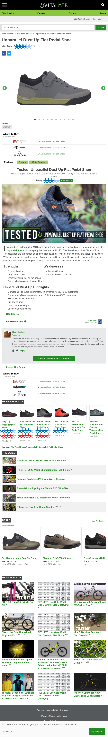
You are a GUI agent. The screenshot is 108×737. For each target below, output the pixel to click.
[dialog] (54, 729)
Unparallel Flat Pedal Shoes (59, 34)
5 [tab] (51, 119)
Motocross (66, 710)
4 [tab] (47, 119)
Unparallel (39, 34)
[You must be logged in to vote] (21, 321)
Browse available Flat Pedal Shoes (51, 142)
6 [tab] (55, 119)
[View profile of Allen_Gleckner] (7, 334)
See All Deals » (98, 521)
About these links (9, 136)
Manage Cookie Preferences (54, 716)
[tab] (8, 162)
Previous (5, 88)
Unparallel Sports (15, 250)
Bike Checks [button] (8, 13)
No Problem (96, 731)
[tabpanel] (54, 88)
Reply (22, 351)
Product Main (7, 34)
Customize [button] (7, 731)
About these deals (8, 525)
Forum (103, 13)
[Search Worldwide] (19, 147)
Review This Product (16, 367)
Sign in (101, 19)
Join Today (91, 19)
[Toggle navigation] (5, 5)
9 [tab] (68, 119)
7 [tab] (59, 119)
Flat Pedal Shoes (24, 34)
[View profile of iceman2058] (100, 321)
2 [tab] (38, 119)
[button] (4, 53)
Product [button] (73, 13)
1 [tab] (34, 119)
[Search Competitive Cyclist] (19, 142)
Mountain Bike (53, 710)
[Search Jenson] (19, 154)
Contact (40, 710)
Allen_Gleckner (18, 332)
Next (103, 88)
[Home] (53, 5)
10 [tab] (72, 119)
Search (100, 27)
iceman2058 (92, 320)
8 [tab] (64, 119)
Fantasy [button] (41, 13)
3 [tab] (43, 119)
